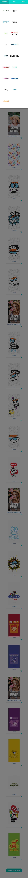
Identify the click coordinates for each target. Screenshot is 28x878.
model (14, 1)
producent (4, 1)
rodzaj (23, 1)
